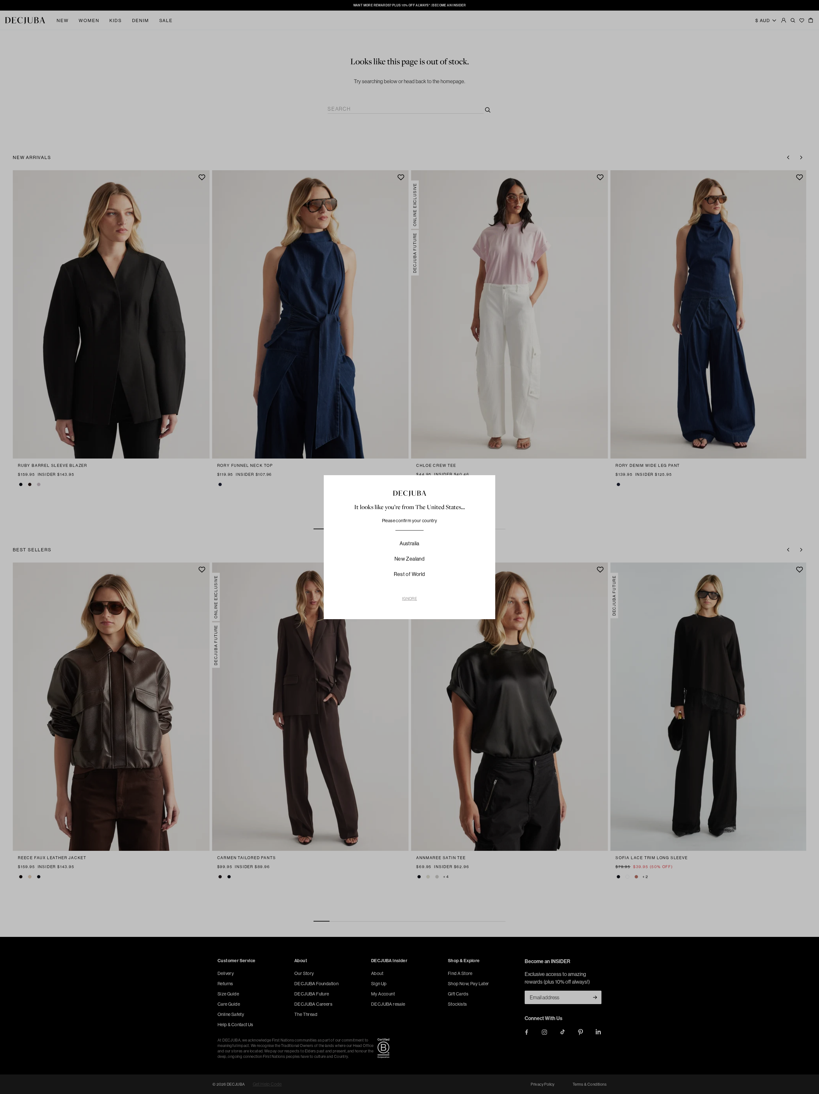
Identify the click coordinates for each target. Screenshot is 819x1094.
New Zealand (409, 558)
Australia (409, 543)
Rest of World (409, 574)
